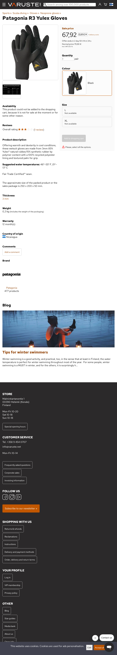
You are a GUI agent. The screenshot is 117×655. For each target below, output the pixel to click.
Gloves (34, 13)
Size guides (10, 618)
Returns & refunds (13, 528)
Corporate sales (12, 472)
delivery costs (94, 35)
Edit (89, 647)
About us (9, 633)
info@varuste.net (11, 446)
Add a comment (12, 252)
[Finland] (112, 5)
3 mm (5, 198)
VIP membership (12, 585)
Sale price (68, 28)
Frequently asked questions (17, 464)
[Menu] (3, 4)
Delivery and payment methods (19, 551)
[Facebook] (5, 497)
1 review (39, 129)
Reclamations (11, 536)
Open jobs (9, 641)
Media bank (10, 626)
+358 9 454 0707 (17, 442)
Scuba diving (20, 13)
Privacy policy (11, 592)
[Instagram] (12, 497)
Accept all (99, 647)
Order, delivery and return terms (20, 559)
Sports (7, 13)
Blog (7, 610)
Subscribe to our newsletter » (21, 508)
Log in (8, 577)
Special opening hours (15, 426)
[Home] (25, 5)
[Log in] (99, 4)
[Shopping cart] (105, 5)
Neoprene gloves (50, 13)
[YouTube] (18, 497)
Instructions (10, 544)
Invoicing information (15, 480)
